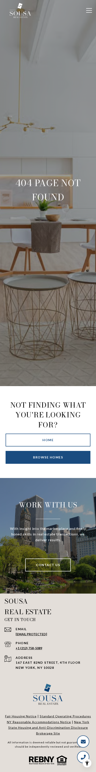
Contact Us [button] (48, 565)
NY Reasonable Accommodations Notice (39, 722)
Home (48, 440)
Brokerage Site (48, 733)
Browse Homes (48, 457)
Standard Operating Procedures (65, 716)
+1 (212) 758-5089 (29, 648)
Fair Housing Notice (21, 716)
